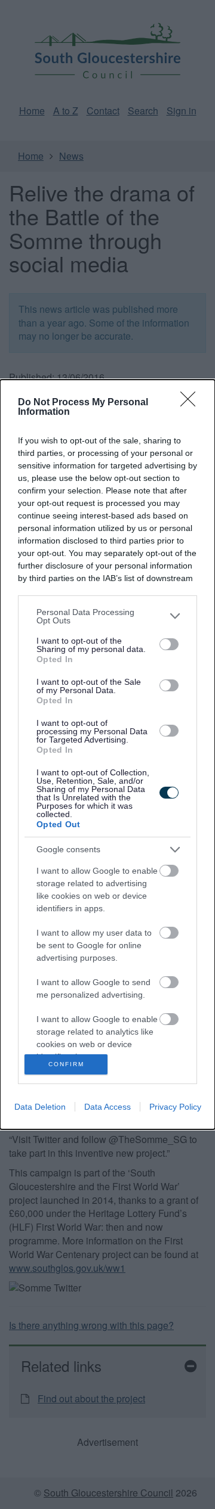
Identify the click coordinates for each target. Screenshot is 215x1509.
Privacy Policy (175, 1106)
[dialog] (107, 755)
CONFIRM (66, 1064)
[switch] (169, 644)
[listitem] (107, 616)
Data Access (107, 1106)
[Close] (191, 403)
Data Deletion (40, 1106)
